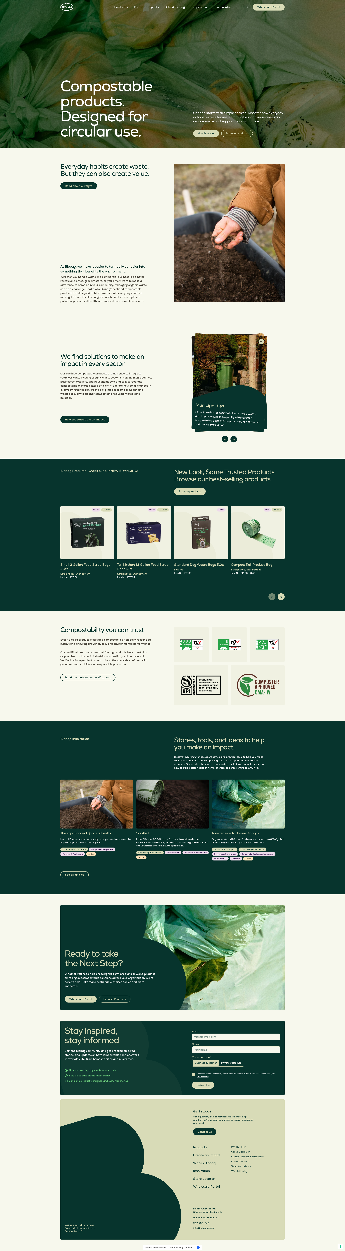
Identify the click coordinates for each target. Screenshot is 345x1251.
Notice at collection (155, 1247)
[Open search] (248, 7)
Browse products (237, 133)
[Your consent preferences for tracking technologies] (340, 1246)
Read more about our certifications (88, 677)
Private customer (231, 1062)
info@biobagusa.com (204, 1228)
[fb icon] (208, 1201)
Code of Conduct (240, 1161)
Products (200, 1147)
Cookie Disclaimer (240, 1152)
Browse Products (114, 999)
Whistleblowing (239, 1171)
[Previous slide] (225, 439)
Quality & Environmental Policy (247, 1156)
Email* (195, 1031)
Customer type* (201, 1057)
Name (195, 1044)
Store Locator (204, 1179)
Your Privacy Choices (181, 1247)
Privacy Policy (203, 1077)
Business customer (206, 1062)
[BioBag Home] (66, 7)
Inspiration (201, 1171)
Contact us (205, 1132)
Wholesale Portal (268, 7)
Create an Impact (206, 1155)
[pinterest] (215, 1201)
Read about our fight (78, 186)
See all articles (74, 874)
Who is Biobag (204, 1163)
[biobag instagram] (195, 1201)
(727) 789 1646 (201, 1223)
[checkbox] (193, 1074)
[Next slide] (233, 439)
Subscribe (203, 1085)
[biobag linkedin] (202, 1201)
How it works (206, 133)
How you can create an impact (85, 419)
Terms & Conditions (241, 1166)
